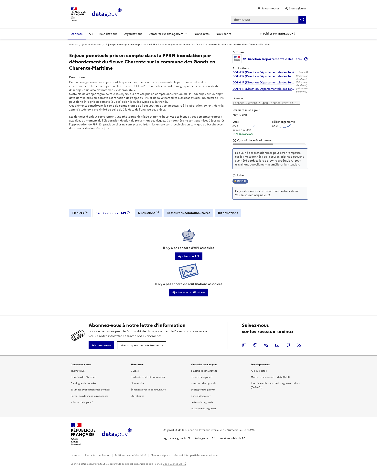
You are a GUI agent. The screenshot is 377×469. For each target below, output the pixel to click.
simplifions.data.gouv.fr (204, 371)
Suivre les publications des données (90, 389)
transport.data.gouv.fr (203, 383)
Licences (75, 455)
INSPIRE (241, 181)
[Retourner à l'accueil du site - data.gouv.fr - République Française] (117, 434)
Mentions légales (160, 455)
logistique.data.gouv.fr (203, 408)
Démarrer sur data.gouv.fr (165, 34)
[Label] (234, 176)
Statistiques (137, 396)
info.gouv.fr (203, 438)
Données (76, 34)
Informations (228, 212)
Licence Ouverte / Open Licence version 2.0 (266, 102)
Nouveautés (202, 34)
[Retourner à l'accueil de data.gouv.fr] (107, 13)
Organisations (133, 34)
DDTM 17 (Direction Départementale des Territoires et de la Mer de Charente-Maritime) (264, 72)
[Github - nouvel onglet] (288, 345)
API (91, 34)
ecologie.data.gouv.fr (203, 389)
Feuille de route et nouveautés (148, 377)
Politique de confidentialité (130, 455)
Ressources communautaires (188, 212)
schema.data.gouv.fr (82, 402)
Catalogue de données (83, 383)
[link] (268, 9)
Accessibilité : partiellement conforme (196, 455)
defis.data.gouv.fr (201, 396)
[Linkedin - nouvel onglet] (244, 345)
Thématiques (78, 371)
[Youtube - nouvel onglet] (277, 345)
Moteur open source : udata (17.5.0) (270, 377)
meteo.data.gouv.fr (202, 377)
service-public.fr (230, 438)
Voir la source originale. (251, 195)
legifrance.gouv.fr (175, 438)
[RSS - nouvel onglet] (299, 345)
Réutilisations (108, 34)
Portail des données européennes (89, 396)
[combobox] (268, 20)
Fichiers (80, 212)
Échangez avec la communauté (148, 389)
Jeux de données (91, 44)
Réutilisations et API (113, 213)
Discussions (148, 212)
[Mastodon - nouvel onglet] (255, 345)
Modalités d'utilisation (97, 455)
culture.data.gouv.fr (202, 402)
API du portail (259, 371)
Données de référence (83, 377)
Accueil (73, 44)
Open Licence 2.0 (172, 464)
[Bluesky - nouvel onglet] (266, 345)
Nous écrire (223, 34)
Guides (135, 371)
